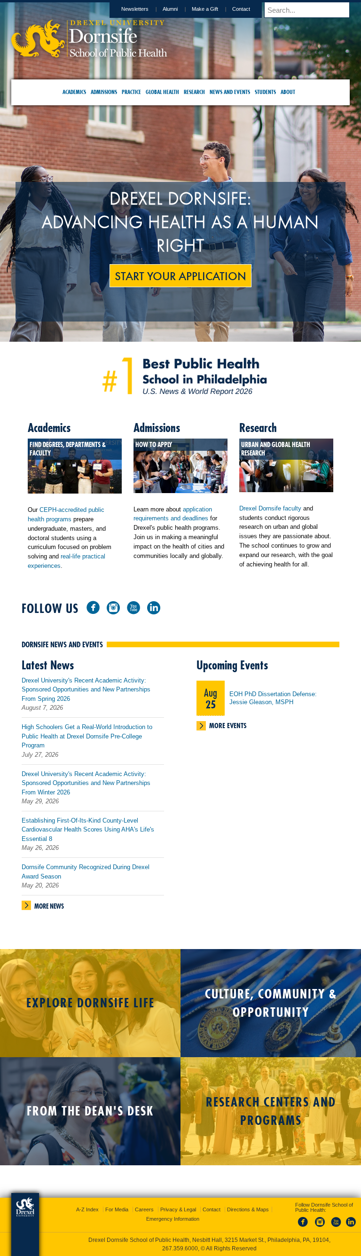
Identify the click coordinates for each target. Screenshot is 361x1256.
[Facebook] (93, 607)
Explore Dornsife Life (90, 1003)
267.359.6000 (180, 1248)
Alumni (170, 9)
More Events (228, 725)
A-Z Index (87, 1209)
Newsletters (135, 9)
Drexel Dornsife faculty (270, 508)
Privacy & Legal (178, 1209)
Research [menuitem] (194, 91)
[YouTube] (133, 607)
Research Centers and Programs (271, 1111)
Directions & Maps (248, 1209)
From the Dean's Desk (90, 1111)
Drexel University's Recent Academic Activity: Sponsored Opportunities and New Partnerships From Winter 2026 (86, 783)
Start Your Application (180, 275)
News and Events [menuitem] (230, 91)
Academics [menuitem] (74, 91)
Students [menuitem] (265, 91)
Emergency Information (172, 1219)
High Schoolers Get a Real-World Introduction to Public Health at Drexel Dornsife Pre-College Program (87, 736)
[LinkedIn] (154, 607)
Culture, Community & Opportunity (271, 1003)
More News (49, 906)
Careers (144, 1209)
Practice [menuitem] (131, 91)
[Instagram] (113, 607)
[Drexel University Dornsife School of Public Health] (89, 54)
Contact (241, 9)
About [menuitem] (288, 91)
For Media (116, 1209)
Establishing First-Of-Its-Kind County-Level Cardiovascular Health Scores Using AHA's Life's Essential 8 (88, 829)
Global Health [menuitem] (162, 91)
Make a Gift (205, 9)
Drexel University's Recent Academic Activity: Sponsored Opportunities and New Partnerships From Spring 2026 (86, 689)
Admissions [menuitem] (104, 91)
